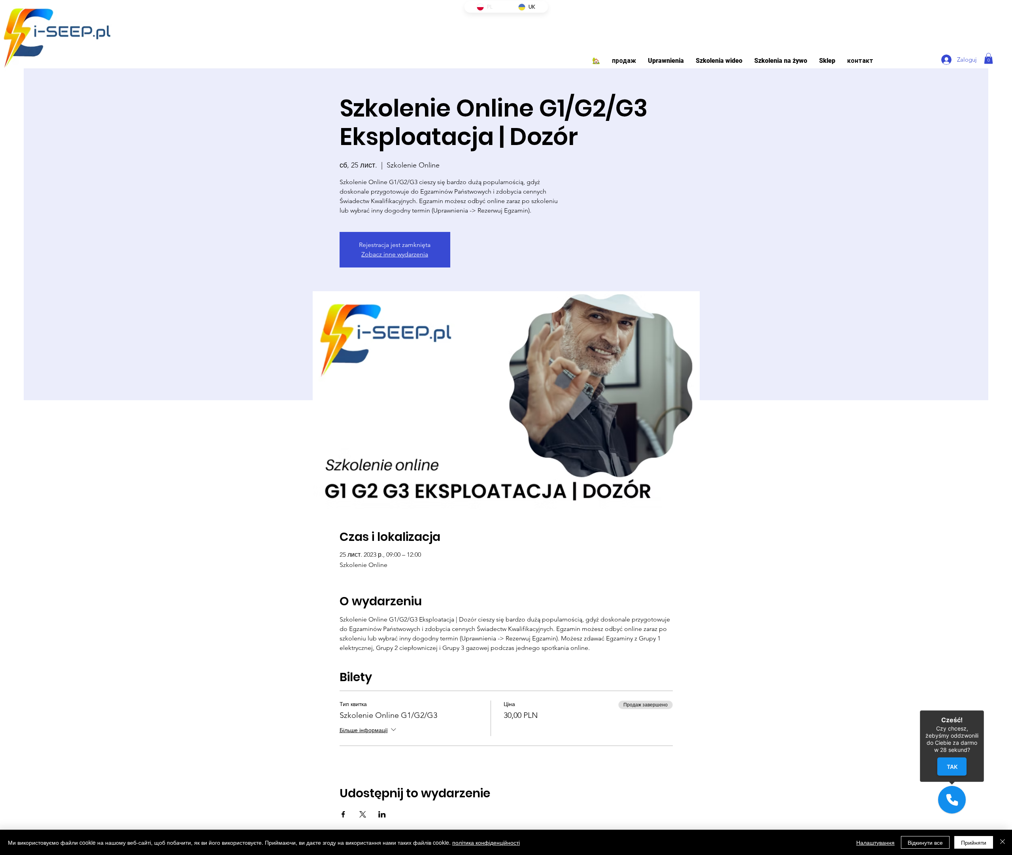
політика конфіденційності (486, 842)
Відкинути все (925, 842)
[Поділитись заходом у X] (362, 814)
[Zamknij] (983, 710)
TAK (952, 766)
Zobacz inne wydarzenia (394, 254)
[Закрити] (1002, 842)
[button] (666, 61)
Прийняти (973, 842)
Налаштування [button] (875, 842)
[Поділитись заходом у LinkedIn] (382, 814)
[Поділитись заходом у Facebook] (343, 814)
